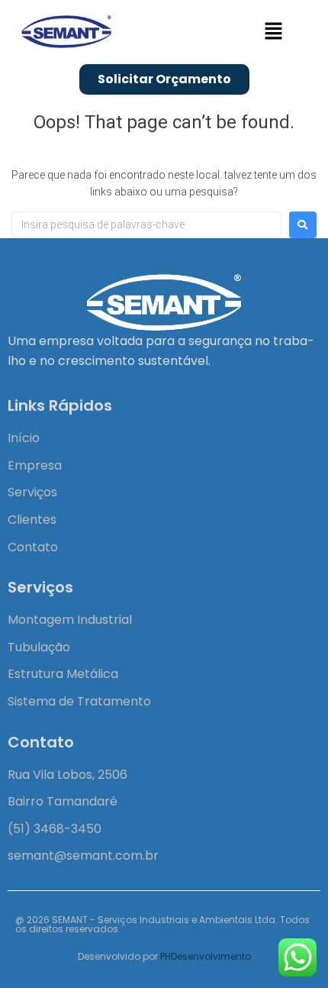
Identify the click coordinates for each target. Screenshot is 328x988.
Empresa (35, 465)
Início (24, 438)
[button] (273, 32)
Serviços (32, 492)
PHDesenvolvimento (205, 956)
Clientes (32, 519)
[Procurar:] (146, 224)
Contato (33, 547)
